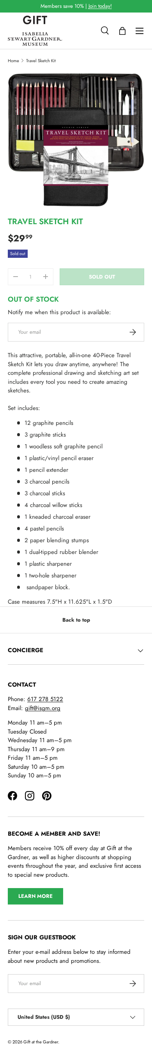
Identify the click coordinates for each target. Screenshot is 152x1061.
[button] (122, 31)
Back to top (76, 620)
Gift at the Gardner (40, 1042)
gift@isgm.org (42, 708)
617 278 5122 (45, 699)
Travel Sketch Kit (41, 61)
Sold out (102, 277)
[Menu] (139, 31)
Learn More (35, 896)
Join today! (100, 6)
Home (13, 61)
